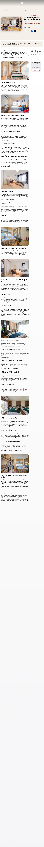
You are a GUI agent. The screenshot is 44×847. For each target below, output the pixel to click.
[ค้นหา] (38, 3)
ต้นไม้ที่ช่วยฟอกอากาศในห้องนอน (21, 389)
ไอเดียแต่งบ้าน (29, 23)
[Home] (22, 3)
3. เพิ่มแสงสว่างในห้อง (35, 58)
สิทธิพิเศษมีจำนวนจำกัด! (36, 70)
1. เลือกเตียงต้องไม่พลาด (36, 52)
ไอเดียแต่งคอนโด (36, 23)
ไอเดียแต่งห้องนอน (28, 25)
